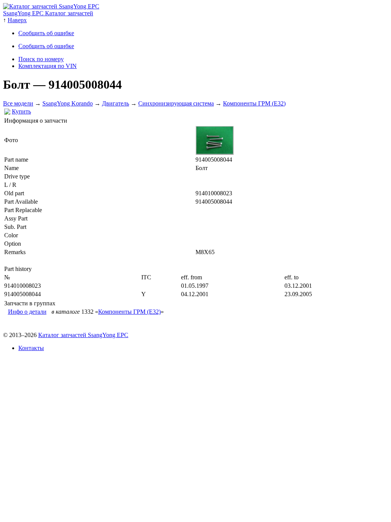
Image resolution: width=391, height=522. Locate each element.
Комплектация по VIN (47, 66)
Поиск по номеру (41, 59)
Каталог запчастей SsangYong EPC (83, 335)
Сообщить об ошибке (46, 33)
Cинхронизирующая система (176, 103)
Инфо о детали (27, 311)
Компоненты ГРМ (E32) (254, 103)
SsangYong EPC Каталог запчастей (48, 13)
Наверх (17, 20)
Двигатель (115, 103)
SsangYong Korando (67, 103)
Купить (21, 111)
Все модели (18, 103)
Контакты (31, 348)
